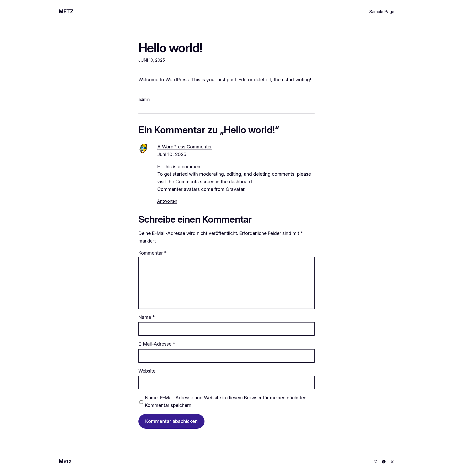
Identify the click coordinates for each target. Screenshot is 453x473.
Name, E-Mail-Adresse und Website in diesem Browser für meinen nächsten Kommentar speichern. (225, 401)
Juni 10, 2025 (171, 154)
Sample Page (381, 11)
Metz (66, 11)
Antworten (167, 201)
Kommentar (152, 253)
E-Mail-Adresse (156, 344)
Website (146, 371)
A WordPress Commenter (184, 146)
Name (146, 317)
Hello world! (170, 47)
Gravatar (235, 189)
